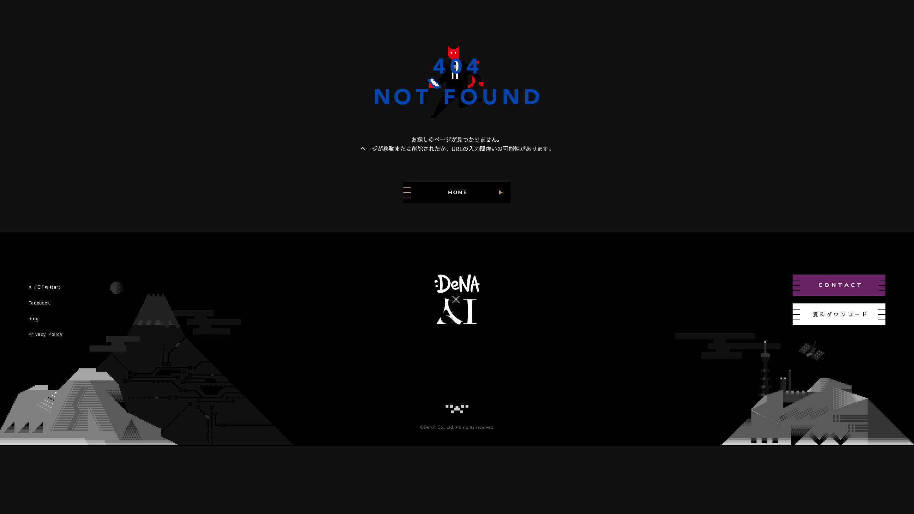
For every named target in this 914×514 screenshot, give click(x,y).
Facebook (40, 303)
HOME (458, 192)
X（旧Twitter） (46, 287)
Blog (34, 318)
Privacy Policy (46, 334)
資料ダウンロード (841, 314)
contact (841, 285)
